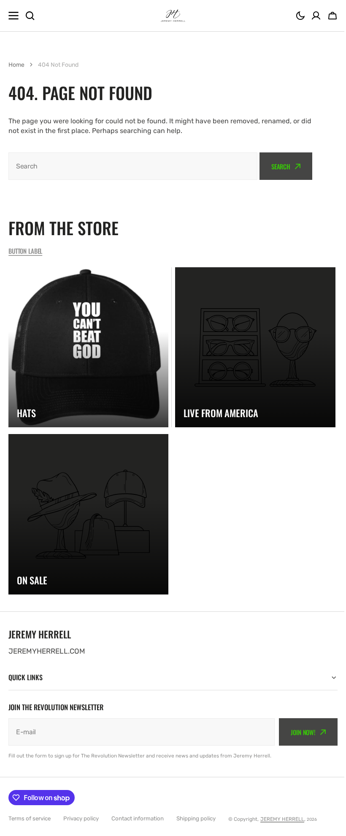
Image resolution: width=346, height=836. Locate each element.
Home (16, 64)
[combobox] (132, 166)
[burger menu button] (13, 16)
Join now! (296, 732)
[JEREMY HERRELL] (173, 15)
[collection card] (88, 347)
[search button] (30, 16)
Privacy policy (81, 818)
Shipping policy (196, 818)
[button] (300, 15)
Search (280, 166)
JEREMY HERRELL (282, 819)
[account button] (316, 16)
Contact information (137, 818)
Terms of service (29, 818)
